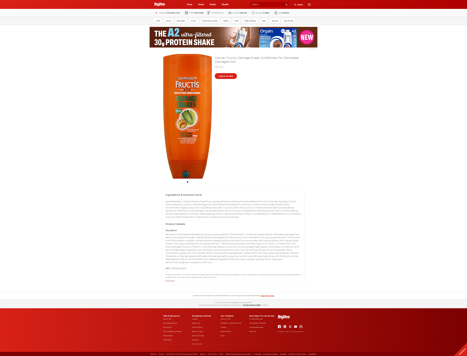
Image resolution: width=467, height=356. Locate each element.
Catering (195, 340)
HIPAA (221, 354)
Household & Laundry (210, 21)
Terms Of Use (212, 354)
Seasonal (275, 21)
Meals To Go (196, 323)
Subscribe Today (267, 296)
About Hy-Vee (225, 319)
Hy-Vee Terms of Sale (251, 305)
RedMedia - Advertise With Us (231, 323)
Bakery (226, 21)
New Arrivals (288, 21)
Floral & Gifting (197, 327)
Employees (257, 354)
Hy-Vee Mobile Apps (256, 327)
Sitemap (154, 354)
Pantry (168, 21)
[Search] (286, 4)
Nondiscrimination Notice (297, 354)
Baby (264, 21)
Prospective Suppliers (270, 354)
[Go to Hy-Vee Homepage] (159, 4)
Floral (236, 21)
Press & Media (168, 336)
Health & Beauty (250, 21)
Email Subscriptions (170, 323)
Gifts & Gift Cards (198, 336)
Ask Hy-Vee (167, 319)
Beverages (181, 21)
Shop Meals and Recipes (257, 323)
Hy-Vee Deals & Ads (256, 319)
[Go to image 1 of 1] (187, 182)
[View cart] (309, 4)
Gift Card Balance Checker (172, 331)
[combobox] (269, 4)
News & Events (226, 331)
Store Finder (167, 340)
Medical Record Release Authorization (238, 354)
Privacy (161, 354)
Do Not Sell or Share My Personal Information (182, 354)
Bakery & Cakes (197, 331)
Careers (223, 327)
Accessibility (312, 354)
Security (203, 354)
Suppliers (283, 354)
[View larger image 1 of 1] (187, 116)
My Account (167, 327)
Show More (170, 280)
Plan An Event (197, 344)
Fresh (158, 21)
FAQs (223, 336)
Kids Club (252, 331)
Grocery (195, 319)
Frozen (193, 21)
